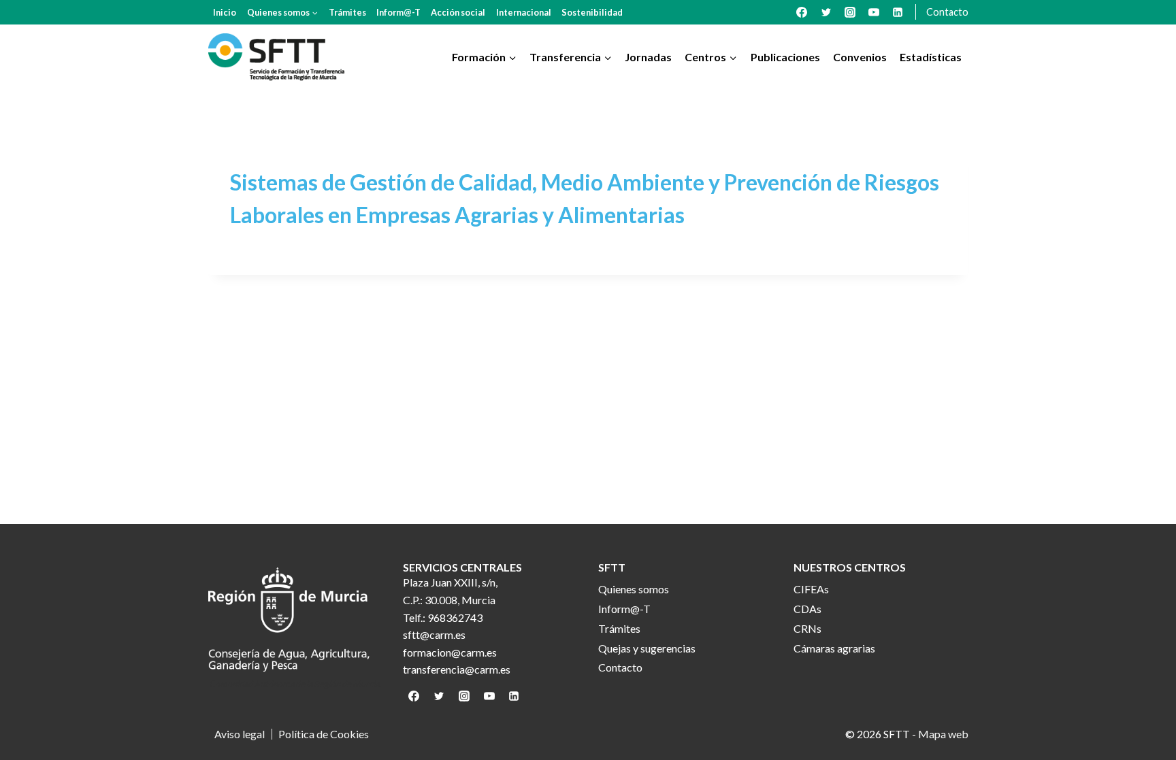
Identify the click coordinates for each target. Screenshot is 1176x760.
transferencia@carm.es (456, 669)
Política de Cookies (323, 734)
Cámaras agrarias (834, 648)
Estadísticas (931, 56)
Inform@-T (398, 12)
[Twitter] (826, 12)
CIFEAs (811, 588)
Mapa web (943, 733)
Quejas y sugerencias (647, 648)
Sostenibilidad (592, 12)
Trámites (347, 12)
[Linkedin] (898, 12)
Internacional (523, 12)
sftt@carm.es (434, 634)
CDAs (807, 608)
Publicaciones (785, 56)
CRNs (807, 628)
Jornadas (648, 56)
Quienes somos (633, 588)
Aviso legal (239, 734)
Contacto (947, 12)
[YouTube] (874, 12)
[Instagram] (850, 12)
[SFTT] (276, 57)
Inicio (224, 12)
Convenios (860, 56)
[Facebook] (802, 12)
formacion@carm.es (450, 652)
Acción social (458, 12)
